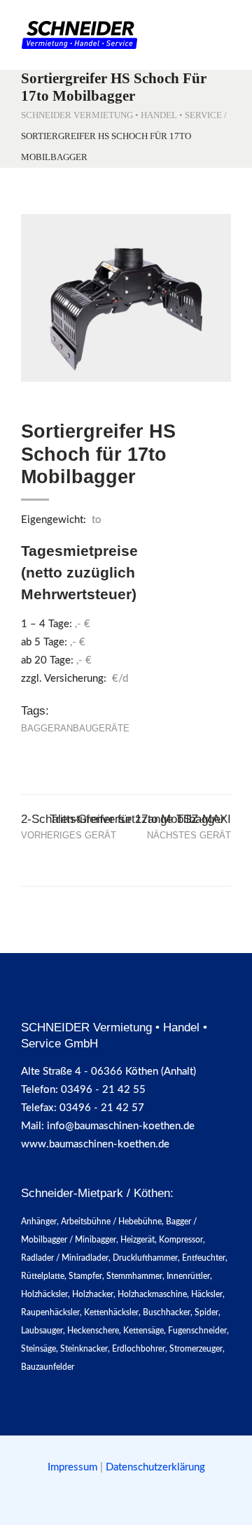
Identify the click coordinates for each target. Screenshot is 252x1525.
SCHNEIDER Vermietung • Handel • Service (121, 115)
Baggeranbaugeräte (75, 728)
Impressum (74, 1467)
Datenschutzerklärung (155, 1467)
